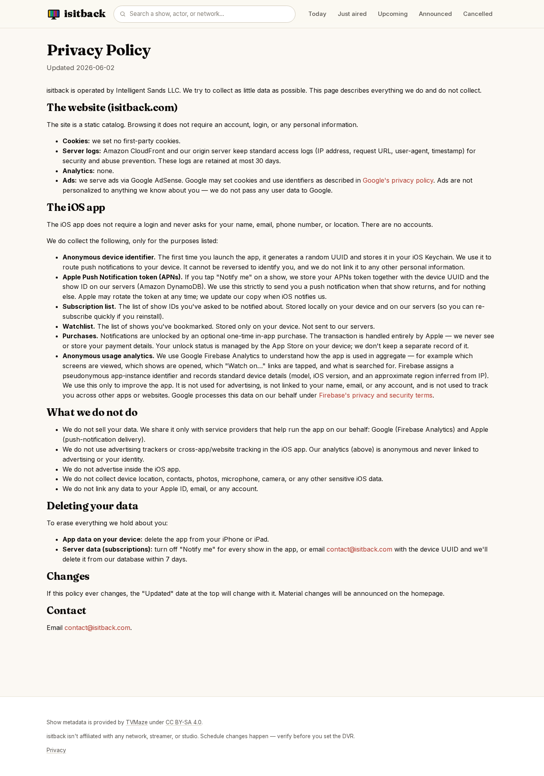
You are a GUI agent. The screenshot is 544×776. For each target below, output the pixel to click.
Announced (435, 14)
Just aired (352, 14)
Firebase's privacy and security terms (375, 395)
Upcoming (393, 14)
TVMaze (137, 722)
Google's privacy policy (398, 180)
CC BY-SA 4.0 (184, 722)
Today (317, 14)
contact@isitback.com (359, 549)
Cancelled (478, 14)
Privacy (56, 750)
